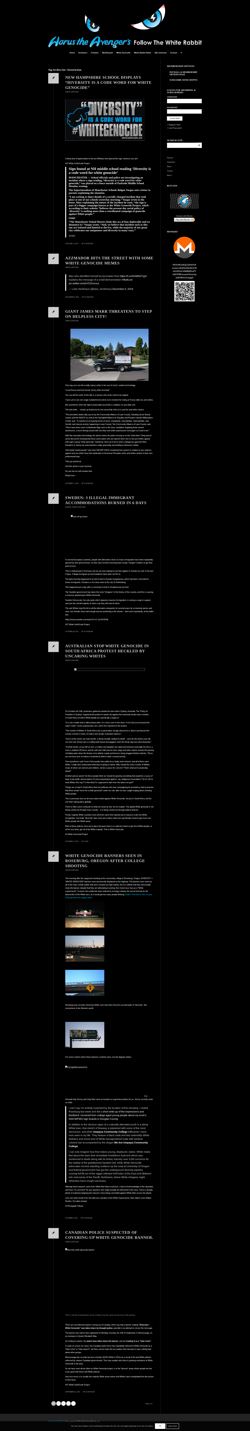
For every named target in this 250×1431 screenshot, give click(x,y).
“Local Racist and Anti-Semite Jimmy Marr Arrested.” (87, 390)
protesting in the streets (113, 611)
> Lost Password (174, 128)
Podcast (170, 158)
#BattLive (127, 279)
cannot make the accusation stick (112, 1349)
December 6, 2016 (122, 289)
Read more (70, 475)
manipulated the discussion (142, 1376)
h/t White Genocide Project (76, 834)
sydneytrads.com (90, 726)
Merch (169, 175)
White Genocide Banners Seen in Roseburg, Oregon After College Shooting (105, 860)
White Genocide (72, 92)
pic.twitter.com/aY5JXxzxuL (84, 283)
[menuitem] (72, 52)
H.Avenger (88, 244)
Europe (68, 507)
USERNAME (172, 97)
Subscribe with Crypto (183, 80)
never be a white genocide (91, 790)
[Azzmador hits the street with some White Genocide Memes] (53, 259)
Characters (171, 162)
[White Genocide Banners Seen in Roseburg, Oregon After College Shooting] (53, 856)
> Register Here (173, 125)
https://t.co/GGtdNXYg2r (133, 276)
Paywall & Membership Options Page (183, 73)
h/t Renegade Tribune (74, 1206)
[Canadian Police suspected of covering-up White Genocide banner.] (53, 1233)
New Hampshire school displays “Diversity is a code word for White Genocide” (108, 82)
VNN (70, 1102)
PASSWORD (172, 108)
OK (160, 1426)
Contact (170, 171)
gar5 (86, 841)
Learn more (172, 1426)
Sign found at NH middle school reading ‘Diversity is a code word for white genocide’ (110, 171)
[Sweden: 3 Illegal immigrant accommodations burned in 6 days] (53, 498)
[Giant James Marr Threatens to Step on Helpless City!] (53, 312)
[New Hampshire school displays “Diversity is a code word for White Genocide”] (53, 78)
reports (88, 1325)
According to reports (73, 1341)
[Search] (180, 52)
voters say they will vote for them (106, 603)
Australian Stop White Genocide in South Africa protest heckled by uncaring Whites (107, 651)
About (169, 166)
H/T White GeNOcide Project (77, 163)
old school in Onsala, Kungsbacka (108, 579)
